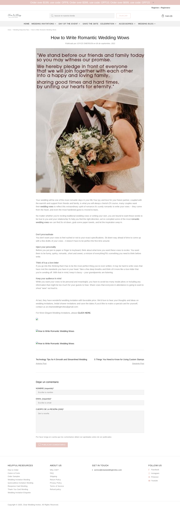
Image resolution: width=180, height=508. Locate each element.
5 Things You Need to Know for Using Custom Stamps (119, 359)
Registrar (155, 8)
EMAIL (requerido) (43, 399)
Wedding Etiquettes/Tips (21, 30)
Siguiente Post (138, 363)
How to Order (13, 470)
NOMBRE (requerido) (44, 388)
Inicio (9, 30)
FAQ (52, 473)
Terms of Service (57, 486)
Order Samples (14, 476)
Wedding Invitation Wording (19, 480)
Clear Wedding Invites (15, 16)
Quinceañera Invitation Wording (20, 483)
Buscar (123, 16)
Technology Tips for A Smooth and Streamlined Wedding (61, 359)
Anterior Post (41, 363)
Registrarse (165, 8)
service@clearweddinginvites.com (108, 470)
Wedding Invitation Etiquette (19, 493)
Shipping (53, 476)
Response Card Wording (17, 486)
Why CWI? (54, 470)
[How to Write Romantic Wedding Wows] (37, 319)
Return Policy (55, 480)
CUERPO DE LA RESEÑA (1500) (49, 409)
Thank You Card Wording (18, 489)
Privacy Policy (56, 483)
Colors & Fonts (14, 473)
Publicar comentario (53, 445)
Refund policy (55, 489)
